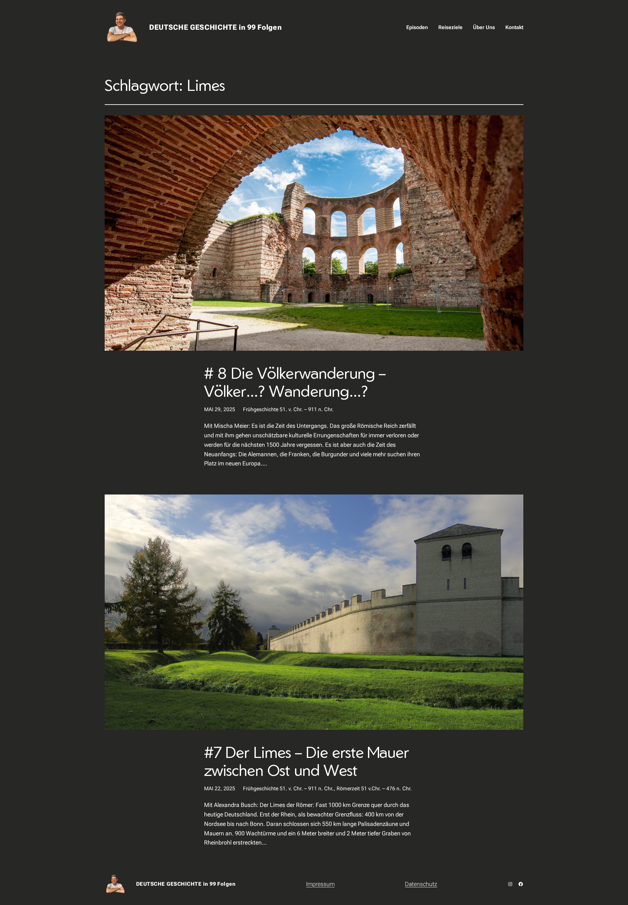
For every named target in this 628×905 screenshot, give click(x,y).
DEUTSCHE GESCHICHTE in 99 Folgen (215, 27)
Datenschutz (421, 883)
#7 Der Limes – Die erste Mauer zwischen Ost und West (306, 761)
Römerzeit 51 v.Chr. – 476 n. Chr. (374, 788)
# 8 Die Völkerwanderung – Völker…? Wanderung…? (294, 382)
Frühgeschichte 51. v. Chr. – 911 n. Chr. (288, 409)
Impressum (320, 883)
